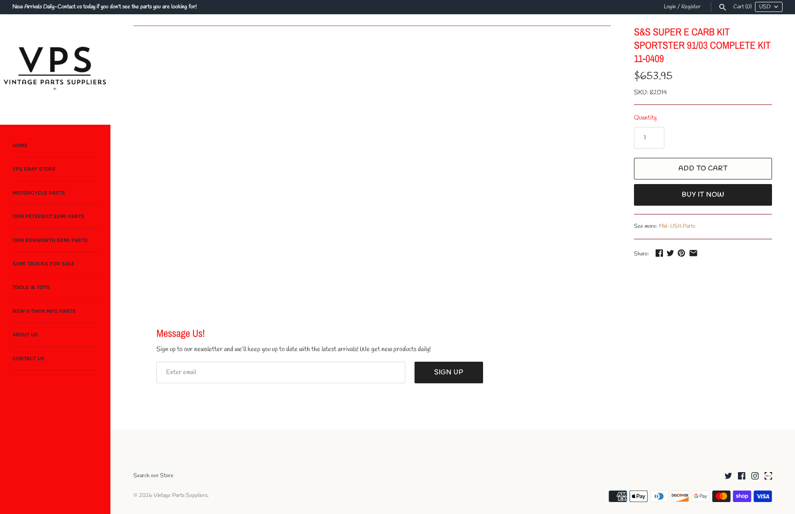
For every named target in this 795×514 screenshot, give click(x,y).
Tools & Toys (31, 287)
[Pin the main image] (681, 252)
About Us (25, 334)
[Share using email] (693, 252)
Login (670, 7)
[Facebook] (741, 476)
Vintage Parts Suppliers (180, 495)
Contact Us (28, 358)
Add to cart (703, 168)
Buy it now (703, 195)
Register (691, 7)
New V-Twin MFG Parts (44, 311)
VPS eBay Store (34, 169)
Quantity (645, 118)
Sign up (448, 372)
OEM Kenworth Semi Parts (50, 240)
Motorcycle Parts (38, 193)
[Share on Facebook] (659, 252)
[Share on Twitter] (670, 252)
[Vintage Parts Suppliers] (55, 69)
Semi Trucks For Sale (43, 263)
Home (20, 145)
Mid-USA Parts (677, 226)
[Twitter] (728, 476)
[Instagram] (755, 476)
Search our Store (153, 475)
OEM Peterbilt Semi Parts (48, 216)
